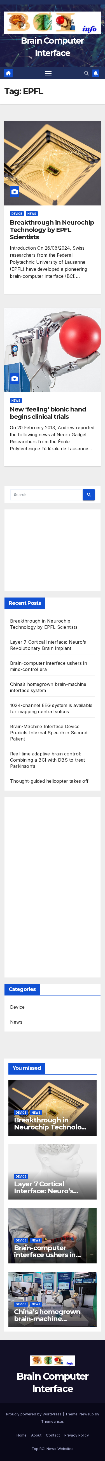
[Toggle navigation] (48, 73)
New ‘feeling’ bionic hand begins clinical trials (48, 413)
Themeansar (52, 1421)
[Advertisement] (53, 547)
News (31, 213)
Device (16, 213)
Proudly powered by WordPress (34, 1414)
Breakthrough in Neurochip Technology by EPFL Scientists (52, 230)
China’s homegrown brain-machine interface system (47, 1319)
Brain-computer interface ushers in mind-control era (45, 1255)
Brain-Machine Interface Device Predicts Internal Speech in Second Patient (48, 733)
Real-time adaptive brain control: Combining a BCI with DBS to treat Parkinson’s (47, 760)
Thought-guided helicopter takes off (49, 781)
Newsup (87, 1414)
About (36, 1435)
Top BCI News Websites (52, 1448)
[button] (86, 73)
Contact (53, 1435)
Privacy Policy (76, 1435)
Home (22, 1435)
